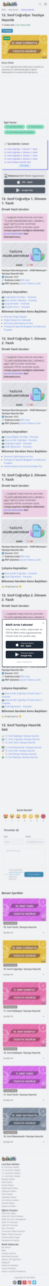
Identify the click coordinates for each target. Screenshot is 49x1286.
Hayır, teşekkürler (24, 662)
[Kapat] (43, 623)
